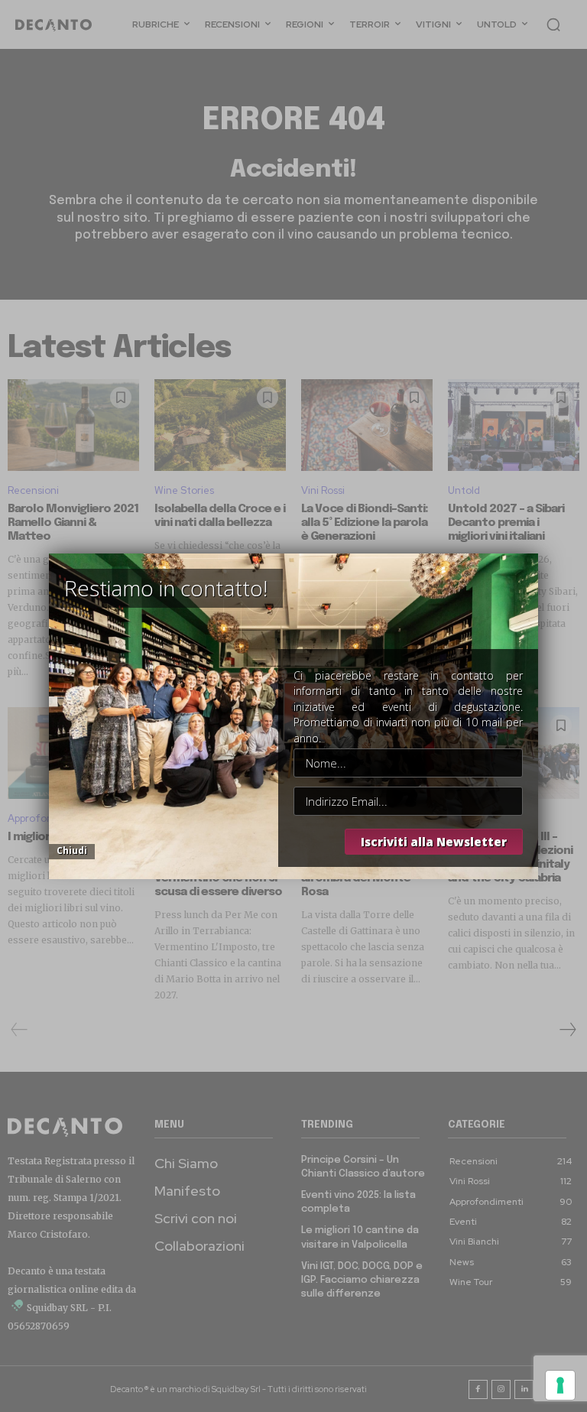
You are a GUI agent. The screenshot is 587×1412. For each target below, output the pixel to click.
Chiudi (72, 850)
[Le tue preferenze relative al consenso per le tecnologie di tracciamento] (560, 1385)
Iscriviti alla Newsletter (434, 841)
